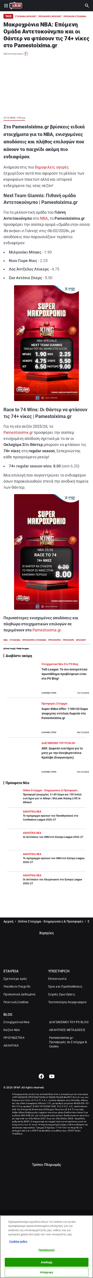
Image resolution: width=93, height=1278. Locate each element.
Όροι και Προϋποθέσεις (65, 986)
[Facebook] (41, 1076)
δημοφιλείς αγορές (52, 167)
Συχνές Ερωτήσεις (61, 994)
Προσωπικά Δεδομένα (19, 994)
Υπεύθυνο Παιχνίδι (16, 986)
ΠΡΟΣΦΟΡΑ (68, 640)
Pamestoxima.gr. (47, 630)
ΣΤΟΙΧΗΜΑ (15, 640)
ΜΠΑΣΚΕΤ (81, 640)
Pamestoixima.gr (18, 432)
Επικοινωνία (57, 978)
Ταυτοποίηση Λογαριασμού (67, 1002)
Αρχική (8, 921)
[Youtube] (52, 1076)
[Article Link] (46, 680)
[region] (46, 1246)
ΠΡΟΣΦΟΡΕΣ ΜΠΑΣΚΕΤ (50, 16)
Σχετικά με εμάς (15, 978)
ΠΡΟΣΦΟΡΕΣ (54, 640)
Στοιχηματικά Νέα (16, 1022)
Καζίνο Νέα (11, 1030)
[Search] (87, 5)
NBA (44, 218)
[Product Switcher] (6, 5)
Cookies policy (18, 1241)
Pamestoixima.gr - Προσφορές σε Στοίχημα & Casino (68, 1042)
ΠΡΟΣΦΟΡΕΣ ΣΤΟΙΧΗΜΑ (34, 640)
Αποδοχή (46, 1262)
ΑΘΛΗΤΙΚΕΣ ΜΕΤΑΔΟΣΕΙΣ (67, 1030)
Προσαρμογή (46, 1250)
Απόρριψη (46, 1272)
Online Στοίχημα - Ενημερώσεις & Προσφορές (50, 921)
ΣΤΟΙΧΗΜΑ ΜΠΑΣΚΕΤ (26, 16)
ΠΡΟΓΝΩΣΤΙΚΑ (13, 1037)
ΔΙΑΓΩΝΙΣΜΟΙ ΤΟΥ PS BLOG (69, 1022)
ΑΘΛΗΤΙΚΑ (11, 1045)
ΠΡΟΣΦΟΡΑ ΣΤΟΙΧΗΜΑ (74, 16)
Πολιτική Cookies (15, 1002)
